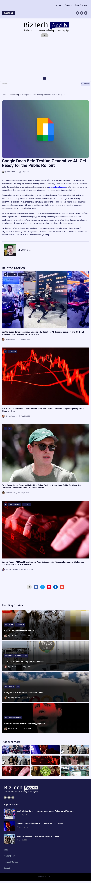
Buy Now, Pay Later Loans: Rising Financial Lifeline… (39, 836)
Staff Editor (11, 172)
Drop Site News (82, 5)
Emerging (12, 275)
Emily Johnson (15, 697)
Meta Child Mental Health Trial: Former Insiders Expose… (40, 824)
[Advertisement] (45, 57)
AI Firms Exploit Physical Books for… (20, 630)
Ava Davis (14, 666)
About (58, 5)
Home (4, 95)
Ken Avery (11, 339)
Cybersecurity (14, 505)
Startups (22, 275)
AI (6, 275)
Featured (12, 351)
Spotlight (20, 625)
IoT (10, 428)
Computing (14, 95)
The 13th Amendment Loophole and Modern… (24, 661)
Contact (68, 5)
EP (18, 687)
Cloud (11, 687)
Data (11, 625)
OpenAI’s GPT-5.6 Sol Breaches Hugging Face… (25, 723)
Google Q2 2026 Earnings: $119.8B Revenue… (24, 692)
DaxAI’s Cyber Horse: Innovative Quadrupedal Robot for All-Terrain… (45, 811)
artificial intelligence (57, 187)
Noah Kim (11, 493)
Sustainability (21, 656)
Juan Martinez (13, 569)
